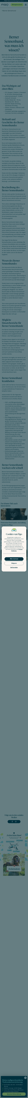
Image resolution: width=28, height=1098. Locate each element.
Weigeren (14, 563)
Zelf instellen (14, 567)
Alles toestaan (14, 559)
